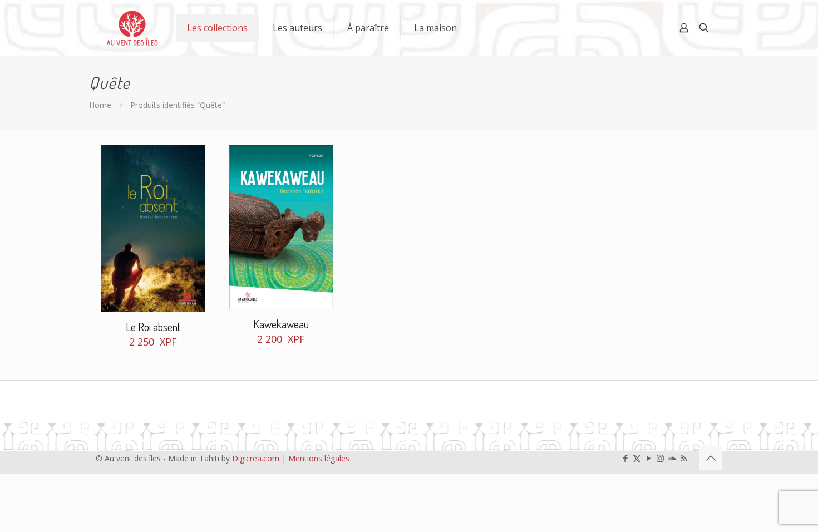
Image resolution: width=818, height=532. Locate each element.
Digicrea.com (255, 458)
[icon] (672, 458)
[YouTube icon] (648, 458)
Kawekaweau (281, 324)
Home (100, 105)
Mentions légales (318, 458)
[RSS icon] (683, 458)
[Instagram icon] (660, 458)
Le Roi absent (153, 326)
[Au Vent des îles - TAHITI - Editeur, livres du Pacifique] (132, 28)
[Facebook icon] (625, 458)
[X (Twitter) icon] (637, 458)
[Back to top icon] (710, 458)
